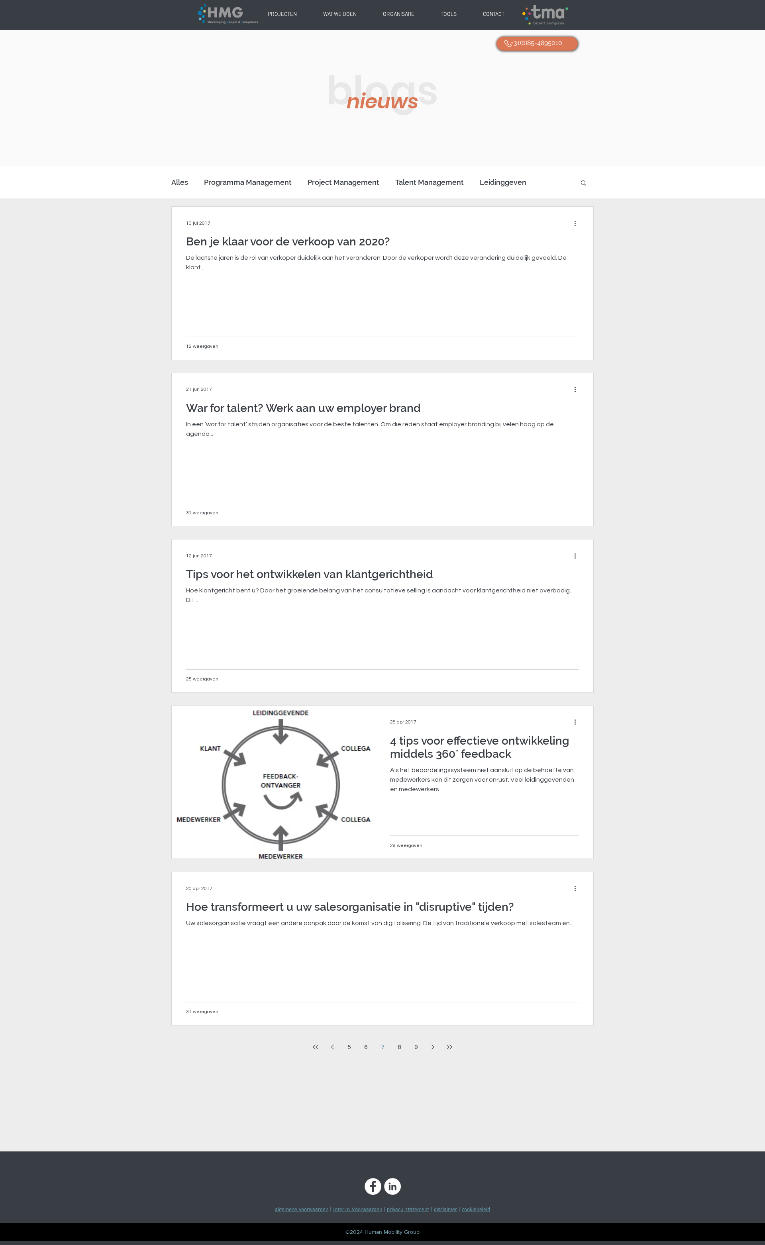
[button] (399, 15)
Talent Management (429, 182)
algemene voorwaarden (301, 1209)
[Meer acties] (578, 223)
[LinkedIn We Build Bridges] (392, 1186)
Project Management (343, 182)
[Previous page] (332, 1047)
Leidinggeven (503, 182)
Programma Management (248, 182)
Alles (179, 182)
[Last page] (449, 1047)
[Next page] (433, 1047)
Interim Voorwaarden (357, 1209)
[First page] (315, 1047)
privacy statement (408, 1209)
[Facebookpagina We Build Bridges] (373, 1186)
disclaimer (445, 1209)
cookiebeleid (476, 1209)
